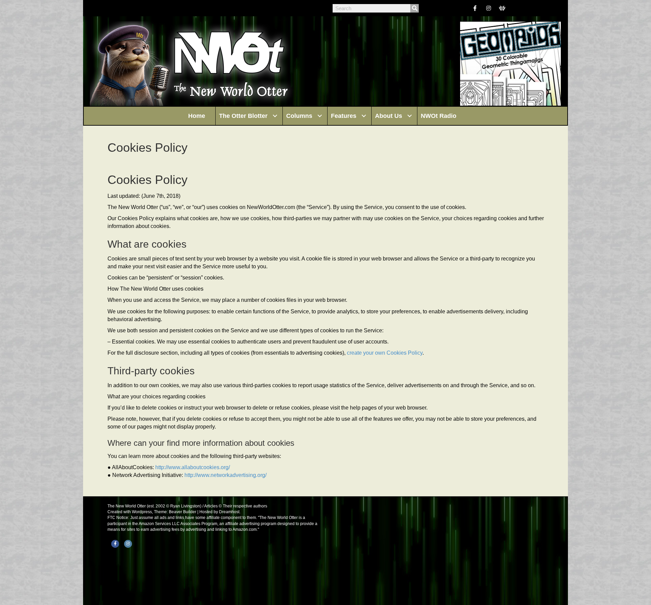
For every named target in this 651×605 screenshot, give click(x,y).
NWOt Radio (438, 115)
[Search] (414, 8)
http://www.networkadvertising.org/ (225, 475)
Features (343, 115)
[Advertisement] (437, 550)
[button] (275, 116)
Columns (299, 115)
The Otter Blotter (243, 115)
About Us (388, 115)
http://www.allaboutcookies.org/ (192, 467)
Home (196, 115)
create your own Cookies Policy (384, 353)
